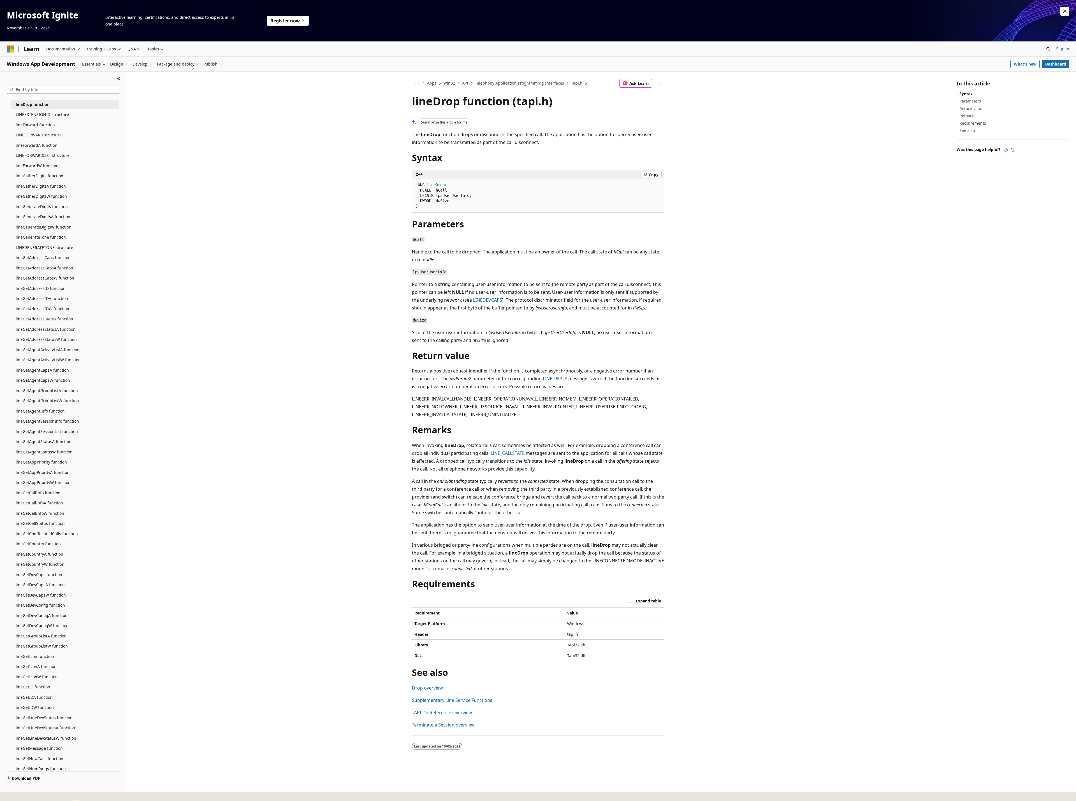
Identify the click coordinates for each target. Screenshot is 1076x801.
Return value (971, 108)
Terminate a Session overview (443, 725)
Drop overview (427, 688)
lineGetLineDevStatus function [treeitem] (44, 717)
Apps (432, 83)
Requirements (972, 123)
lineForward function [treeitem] (35, 124)
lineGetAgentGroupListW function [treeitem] (47, 400)
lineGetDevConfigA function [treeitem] (42, 615)
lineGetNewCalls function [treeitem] (39, 758)
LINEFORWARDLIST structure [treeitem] (42, 155)
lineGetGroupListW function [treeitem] (42, 646)
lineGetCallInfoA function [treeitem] (39, 503)
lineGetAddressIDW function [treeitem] (42, 308)
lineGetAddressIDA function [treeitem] (42, 298)
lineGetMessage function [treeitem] (39, 748)
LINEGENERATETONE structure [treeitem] (44, 247)
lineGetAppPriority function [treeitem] (41, 462)
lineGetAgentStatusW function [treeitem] (44, 452)
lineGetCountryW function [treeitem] (40, 564)
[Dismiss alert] (1064, 11)
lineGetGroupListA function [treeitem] (41, 636)
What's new (1025, 64)
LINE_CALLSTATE (508, 453)
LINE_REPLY (555, 379)
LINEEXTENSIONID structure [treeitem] (42, 114)
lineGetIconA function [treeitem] (36, 666)
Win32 (449, 83)
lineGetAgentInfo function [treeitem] (40, 411)
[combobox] (63, 89)
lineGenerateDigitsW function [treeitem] (43, 227)
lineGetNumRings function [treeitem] (41, 768)
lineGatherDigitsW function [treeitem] (41, 196)
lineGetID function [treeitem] (33, 687)
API (465, 83)
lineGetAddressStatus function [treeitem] (44, 319)
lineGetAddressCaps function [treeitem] (43, 257)
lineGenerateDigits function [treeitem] (42, 206)
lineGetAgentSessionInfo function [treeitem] (47, 421)
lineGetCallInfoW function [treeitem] (40, 513)
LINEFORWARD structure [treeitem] (39, 135)
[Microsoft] (10, 49)
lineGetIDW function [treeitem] (35, 707)
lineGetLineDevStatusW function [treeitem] (46, 738)
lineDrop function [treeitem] (33, 104)
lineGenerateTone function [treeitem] (41, 237)
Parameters (970, 101)
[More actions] (659, 83)
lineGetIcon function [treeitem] (35, 656)
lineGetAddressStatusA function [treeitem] (46, 329)
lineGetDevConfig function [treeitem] (40, 605)
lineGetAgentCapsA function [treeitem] (42, 370)
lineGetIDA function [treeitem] (34, 697)
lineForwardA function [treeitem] (36, 145)
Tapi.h (577, 83)
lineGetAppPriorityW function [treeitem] (43, 482)
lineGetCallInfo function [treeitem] (38, 492)
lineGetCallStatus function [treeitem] (40, 523)
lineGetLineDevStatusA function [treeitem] (45, 727)
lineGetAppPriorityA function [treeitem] (42, 472)
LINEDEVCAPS (487, 300)
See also (967, 130)
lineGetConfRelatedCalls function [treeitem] (47, 533)
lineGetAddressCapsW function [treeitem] (45, 278)
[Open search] (1048, 49)
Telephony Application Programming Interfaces (519, 83)
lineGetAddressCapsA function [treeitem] (44, 268)
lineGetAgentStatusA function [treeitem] (43, 441)
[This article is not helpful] (1012, 149)
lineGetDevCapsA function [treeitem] (40, 584)
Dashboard (1055, 64)
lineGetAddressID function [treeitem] (41, 288)
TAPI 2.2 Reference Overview (442, 712)
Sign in (1062, 48)
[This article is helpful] (1006, 149)
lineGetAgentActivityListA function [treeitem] (48, 349)
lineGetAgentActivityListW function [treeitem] (48, 359)
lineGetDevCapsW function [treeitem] (41, 595)
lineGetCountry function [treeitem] (38, 543)
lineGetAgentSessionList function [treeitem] (47, 431)
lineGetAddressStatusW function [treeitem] (46, 339)
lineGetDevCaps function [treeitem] (39, 574)
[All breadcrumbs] (417, 83)
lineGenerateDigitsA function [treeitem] (43, 216)
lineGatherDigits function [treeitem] (39, 175)
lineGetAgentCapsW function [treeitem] (43, 380)
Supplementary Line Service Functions (452, 700)
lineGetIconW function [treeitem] (37, 676)
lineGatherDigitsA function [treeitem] (41, 186)
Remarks (967, 115)
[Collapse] (119, 78)
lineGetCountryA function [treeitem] (39, 554)
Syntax (966, 93)
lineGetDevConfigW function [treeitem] (42, 625)
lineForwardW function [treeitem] (37, 165)
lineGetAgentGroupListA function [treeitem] (47, 390)
